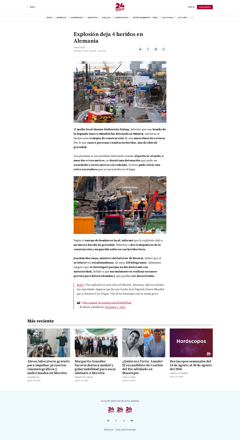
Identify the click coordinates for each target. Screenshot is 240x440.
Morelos (61, 18)
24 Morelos (33, 377)
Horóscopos (121, 18)
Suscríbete (205, 7)
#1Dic (80, 285)
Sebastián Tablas (84, 377)
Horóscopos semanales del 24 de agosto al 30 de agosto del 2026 (191, 365)
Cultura (182, 18)
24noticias (79, 48)
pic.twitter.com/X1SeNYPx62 (114, 302)
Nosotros (108, 429)
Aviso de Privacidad (126, 429)
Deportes (93, 18)
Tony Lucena (129, 377)
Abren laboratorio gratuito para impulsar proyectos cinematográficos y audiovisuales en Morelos (48, 367)
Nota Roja (167, 18)
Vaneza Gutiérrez (179, 373)
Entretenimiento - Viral (145, 18)
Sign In (191, 7)
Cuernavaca (76, 18)
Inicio (49, 18)
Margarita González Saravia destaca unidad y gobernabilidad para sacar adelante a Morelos (95, 367)
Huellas (106, 18)
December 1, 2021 (115, 307)
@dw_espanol (89, 302)
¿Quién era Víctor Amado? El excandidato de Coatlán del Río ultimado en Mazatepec (142, 367)
